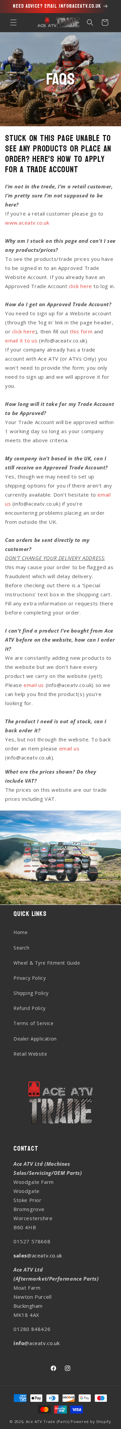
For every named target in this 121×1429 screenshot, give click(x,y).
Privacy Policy (29, 978)
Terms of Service (33, 1023)
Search (21, 947)
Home (20, 932)
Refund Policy (29, 1008)
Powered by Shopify (91, 1421)
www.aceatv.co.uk (27, 222)
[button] (13, 22)
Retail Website (30, 1054)
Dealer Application (35, 1038)
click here (80, 286)
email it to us (21, 340)
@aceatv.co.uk (37, 1255)
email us (34, 685)
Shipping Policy (31, 993)
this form (81, 331)
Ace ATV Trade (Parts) (48, 1421)
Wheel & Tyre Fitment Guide (46, 963)
